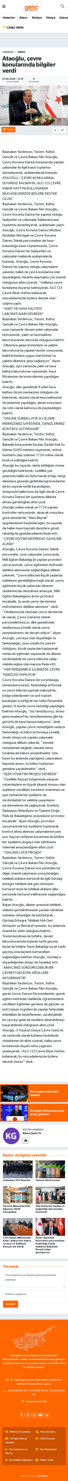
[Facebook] (21, 1415)
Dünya (50, 17)
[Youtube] (40, 1415)
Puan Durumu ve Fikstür (16, 1451)
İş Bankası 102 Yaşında (16, 1180)
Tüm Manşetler (48, 1449)
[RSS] (47, 1415)
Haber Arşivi (47, 1460)
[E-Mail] (25, 1141)
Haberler (9, 17)
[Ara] (62, 7)
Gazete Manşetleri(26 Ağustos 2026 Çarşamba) (16, 1209)
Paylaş (10, 129)
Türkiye (37, 17)
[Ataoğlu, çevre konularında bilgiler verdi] (34, 106)
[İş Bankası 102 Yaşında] (18, 1169)
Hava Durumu (47, 1431)
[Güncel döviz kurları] (50, 1169)
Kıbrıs (23, 17)
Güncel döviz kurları (48, 1180)
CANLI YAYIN (14, 27)
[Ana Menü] (4, 6)
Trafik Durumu (47, 1438)
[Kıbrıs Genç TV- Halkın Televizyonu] (32, 6)
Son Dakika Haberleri (20, 1460)
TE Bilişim (42, 1476)
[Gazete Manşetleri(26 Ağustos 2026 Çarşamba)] (18, 1195)
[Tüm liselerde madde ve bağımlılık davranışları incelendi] (50, 1195)
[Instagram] (34, 1415)
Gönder (10, 1304)
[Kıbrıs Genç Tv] (11, 1135)
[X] (28, 1415)
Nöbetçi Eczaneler (20, 1431)
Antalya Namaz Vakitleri (16, 1440)
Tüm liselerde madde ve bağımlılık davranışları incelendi (50, 1209)
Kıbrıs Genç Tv (32, 1133)
